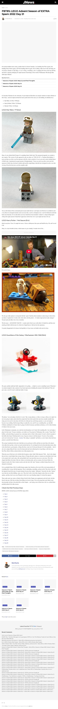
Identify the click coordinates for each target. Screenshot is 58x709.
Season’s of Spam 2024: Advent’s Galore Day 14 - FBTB (15, 679)
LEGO (6, 7)
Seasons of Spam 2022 (44, 548)
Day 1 (5, 494)
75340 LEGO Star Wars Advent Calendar (14, 546)
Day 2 (5, 496)
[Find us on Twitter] (4, 703)
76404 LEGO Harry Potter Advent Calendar (13, 548)
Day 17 (6, 535)
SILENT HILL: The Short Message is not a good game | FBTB (16, 637)
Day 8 (5, 512)
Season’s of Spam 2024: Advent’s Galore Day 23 (43, 657)
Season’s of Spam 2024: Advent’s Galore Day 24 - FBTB (15, 654)
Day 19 (6, 540)
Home (3, 7)
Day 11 (6, 519)
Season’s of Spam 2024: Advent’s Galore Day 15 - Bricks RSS (16, 674)
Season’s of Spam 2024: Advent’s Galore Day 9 (42, 689)
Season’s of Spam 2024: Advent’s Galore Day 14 (43, 677)
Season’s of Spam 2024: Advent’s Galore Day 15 (43, 674)
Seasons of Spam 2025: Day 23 (12, 86)
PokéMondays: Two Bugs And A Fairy (35, 676)
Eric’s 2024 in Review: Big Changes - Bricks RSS (13, 642)
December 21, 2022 (18, 18)
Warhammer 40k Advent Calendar (11, 551)
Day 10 (6, 517)
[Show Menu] (2, 2)
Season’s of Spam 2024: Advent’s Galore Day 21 (43, 659)
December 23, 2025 (34, 593)
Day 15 (6, 530)
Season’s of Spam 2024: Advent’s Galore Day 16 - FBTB (15, 672)
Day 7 (5, 509)
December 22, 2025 (48, 593)
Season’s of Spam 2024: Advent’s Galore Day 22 (43, 655)
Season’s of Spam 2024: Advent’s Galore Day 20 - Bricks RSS (16, 662)
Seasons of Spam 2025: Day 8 (15, 635)
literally (21, 438)
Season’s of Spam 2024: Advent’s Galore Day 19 (43, 664)
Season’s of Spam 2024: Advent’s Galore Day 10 (43, 688)
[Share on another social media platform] (55, 556)
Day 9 (5, 514)
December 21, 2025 (6, 612)
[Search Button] (55, 2)
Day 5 (5, 504)
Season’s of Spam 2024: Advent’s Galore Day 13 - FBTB (15, 682)
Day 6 (5, 507)
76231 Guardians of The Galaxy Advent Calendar (37, 546)
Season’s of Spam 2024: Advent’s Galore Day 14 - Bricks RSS (16, 677)
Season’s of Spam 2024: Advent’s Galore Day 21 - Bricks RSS (16, 659)
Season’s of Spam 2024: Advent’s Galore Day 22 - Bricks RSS (16, 655)
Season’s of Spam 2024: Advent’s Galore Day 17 (43, 667)
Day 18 (6, 537)
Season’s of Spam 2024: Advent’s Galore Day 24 (43, 652)
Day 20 (6, 543)
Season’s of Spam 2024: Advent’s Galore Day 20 (43, 662)
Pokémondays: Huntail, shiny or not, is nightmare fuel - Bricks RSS (17, 669)
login (6, 616)
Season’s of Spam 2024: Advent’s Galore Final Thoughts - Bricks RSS (18, 647)
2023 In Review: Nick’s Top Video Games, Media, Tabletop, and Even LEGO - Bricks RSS (22, 643)
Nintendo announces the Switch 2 (33, 640)
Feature (5, 586)
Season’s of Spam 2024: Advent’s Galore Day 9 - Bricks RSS (16, 689)
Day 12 (6, 522)
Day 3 (5, 499)
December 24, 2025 (20, 593)
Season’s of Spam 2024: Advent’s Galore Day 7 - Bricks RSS (16, 691)
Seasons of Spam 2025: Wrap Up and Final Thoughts (19, 80)
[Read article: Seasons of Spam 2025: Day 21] (8, 602)
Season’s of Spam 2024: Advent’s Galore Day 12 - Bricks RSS (16, 686)
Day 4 (5, 501)
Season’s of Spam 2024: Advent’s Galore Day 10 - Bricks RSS (16, 688)
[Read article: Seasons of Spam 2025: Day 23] (36, 583)
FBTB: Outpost (35, 626)
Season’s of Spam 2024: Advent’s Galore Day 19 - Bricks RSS (16, 664)
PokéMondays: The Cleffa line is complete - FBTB (13, 676)
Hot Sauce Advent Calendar (31, 548)
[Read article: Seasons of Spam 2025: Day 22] (50, 583)
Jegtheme (30, 706)
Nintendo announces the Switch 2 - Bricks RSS (13, 640)
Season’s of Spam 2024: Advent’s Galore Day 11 (43, 684)
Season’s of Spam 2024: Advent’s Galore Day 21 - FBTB (15, 660)
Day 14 (6, 527)
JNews (6, 706)
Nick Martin (9, 18)
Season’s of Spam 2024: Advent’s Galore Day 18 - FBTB (15, 665)
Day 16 (6, 532)
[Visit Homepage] (29, 2)
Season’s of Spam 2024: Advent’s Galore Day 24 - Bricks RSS (16, 652)
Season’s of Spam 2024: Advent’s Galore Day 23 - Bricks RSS (16, 657)
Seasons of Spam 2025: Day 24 (12, 83)
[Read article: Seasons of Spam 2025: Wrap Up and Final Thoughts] (8, 583)
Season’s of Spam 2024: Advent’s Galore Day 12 (43, 686)
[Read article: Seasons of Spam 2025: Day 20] (22, 602)
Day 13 (6, 525)
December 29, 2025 (6, 595)
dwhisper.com (22, 569)
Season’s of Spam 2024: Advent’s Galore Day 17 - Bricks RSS (16, 667)
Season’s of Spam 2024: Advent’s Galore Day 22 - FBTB (15, 650)
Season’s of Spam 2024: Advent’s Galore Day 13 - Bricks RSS (16, 681)
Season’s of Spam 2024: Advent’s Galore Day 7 (42, 691)
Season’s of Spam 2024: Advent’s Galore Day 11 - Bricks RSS (16, 684)
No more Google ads (34, 650)
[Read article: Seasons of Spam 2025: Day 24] (22, 583)
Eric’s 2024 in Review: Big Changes (34, 642)
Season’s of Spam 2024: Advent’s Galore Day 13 (43, 681)
